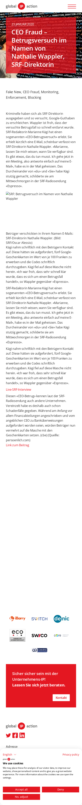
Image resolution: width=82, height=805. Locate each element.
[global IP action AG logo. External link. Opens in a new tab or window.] (9, 759)
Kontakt (61, 698)
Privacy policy (71, 754)
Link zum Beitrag (17, 445)
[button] (9, 754)
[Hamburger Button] (72, 6)
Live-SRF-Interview (18, 389)
